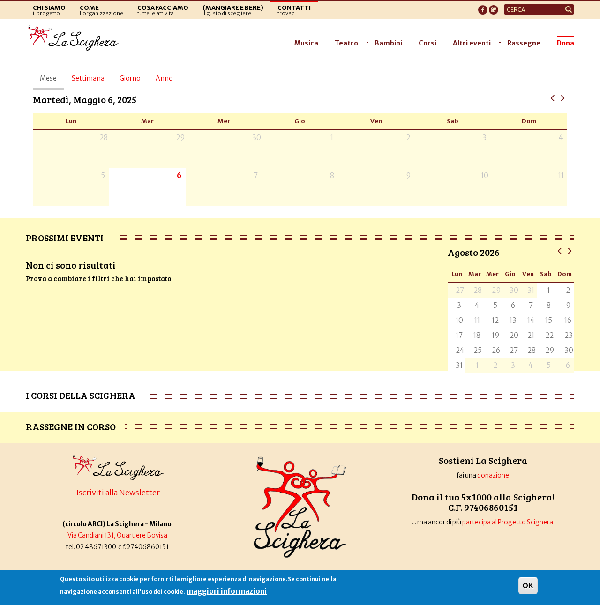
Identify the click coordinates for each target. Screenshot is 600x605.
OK (528, 586)
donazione (493, 475)
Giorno (130, 78)
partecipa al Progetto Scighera (508, 522)
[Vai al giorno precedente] (553, 97)
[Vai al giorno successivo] (562, 97)
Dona (565, 43)
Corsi (427, 43)
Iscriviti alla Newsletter (118, 492)
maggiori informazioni (227, 591)
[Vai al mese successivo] (569, 250)
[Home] (76, 38)
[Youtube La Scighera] (493, 7)
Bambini (388, 43)
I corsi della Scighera (80, 395)
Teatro (346, 43)
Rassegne (523, 43)
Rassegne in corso (71, 426)
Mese (52, 82)
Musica (306, 43)
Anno (164, 78)
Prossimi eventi (65, 237)
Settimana (88, 78)
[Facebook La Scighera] (483, 7)
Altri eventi (472, 43)
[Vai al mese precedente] (560, 250)
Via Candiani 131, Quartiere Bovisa (117, 535)
